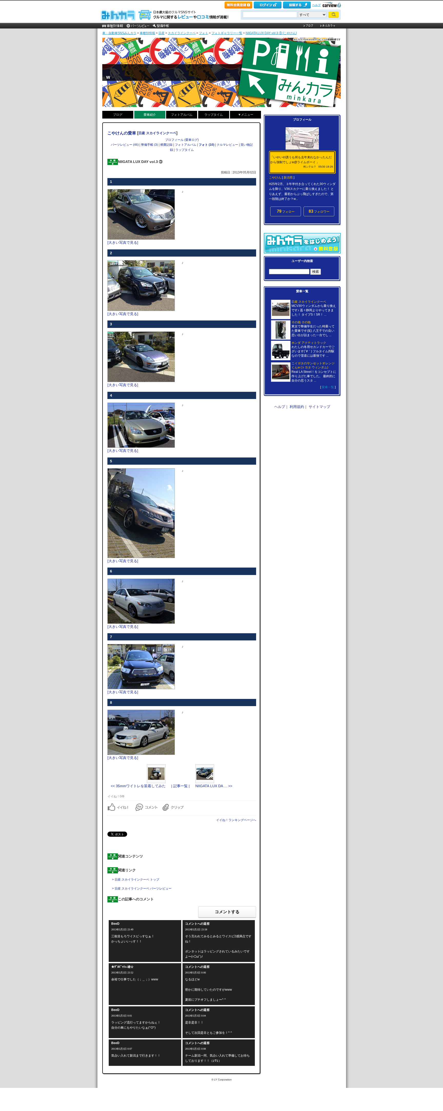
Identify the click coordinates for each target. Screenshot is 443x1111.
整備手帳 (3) (149, 145)
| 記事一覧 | (180, 786)
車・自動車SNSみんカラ (119, 33)
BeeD (115, 923)
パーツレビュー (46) (125, 145)
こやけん (275, 177)
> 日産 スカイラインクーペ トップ (135, 879)
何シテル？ (309, 166)
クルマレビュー (227, 145)
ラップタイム (213, 114)
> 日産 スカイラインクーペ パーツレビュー (142, 888)
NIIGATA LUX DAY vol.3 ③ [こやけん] (271, 33)
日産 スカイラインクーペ (157, 133)
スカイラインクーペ (182, 33)
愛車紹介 (150, 114)
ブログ (117, 114)
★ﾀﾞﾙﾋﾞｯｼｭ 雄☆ (122, 967)
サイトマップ (319, 407)
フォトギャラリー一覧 (227, 33)
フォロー (286, 211)
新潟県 (288, 177)
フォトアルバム (182, 114)
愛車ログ (191, 140)
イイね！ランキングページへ (236, 820)
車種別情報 (147, 33)
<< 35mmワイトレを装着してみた (138, 786)
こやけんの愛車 (121, 133)
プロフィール (174, 140)
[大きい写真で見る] (122, 242)
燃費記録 (166, 145)
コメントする (227, 912)
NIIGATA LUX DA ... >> (213, 786)
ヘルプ (316, 4)
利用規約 (297, 407)
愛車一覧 (328, 387)
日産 (161, 33)
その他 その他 (301, 322)
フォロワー (319, 211)
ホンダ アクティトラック (308, 343)
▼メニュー (245, 114)
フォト (203, 33)
